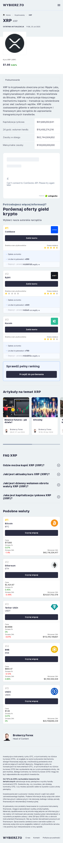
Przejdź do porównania (31, 374)
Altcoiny (37, 420)
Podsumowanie (12, 80)
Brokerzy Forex (16, 429)
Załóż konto (31, 238)
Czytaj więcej (31, 533)
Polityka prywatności (51, 838)
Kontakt (36, 838)
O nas (27, 838)
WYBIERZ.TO (13, 5)
